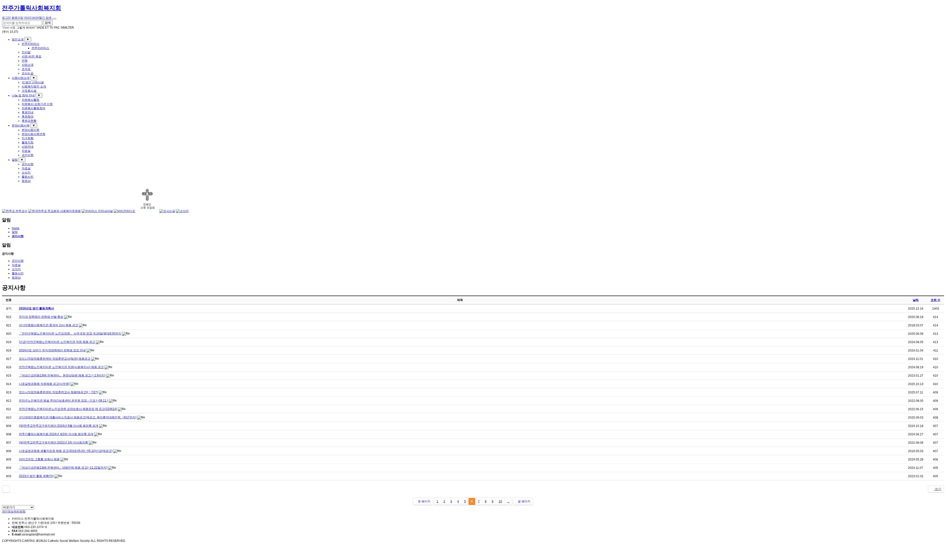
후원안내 (28, 112)
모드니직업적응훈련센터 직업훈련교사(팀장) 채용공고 (54, 358)
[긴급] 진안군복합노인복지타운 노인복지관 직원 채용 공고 (57, 342)
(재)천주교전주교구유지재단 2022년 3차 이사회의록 (53, 442)
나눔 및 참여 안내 (23, 95)
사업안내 (28, 146)
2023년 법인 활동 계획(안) (36, 476)
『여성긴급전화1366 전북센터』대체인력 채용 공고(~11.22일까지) (63, 467)
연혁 (25, 60)
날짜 (916, 300)
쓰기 (937, 489)
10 (500, 501)
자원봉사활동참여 (33, 108)
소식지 (26, 172)
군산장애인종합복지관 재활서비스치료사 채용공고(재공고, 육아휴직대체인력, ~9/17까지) (77, 417)
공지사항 (28, 155)
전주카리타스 (30, 44)
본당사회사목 (21, 125)
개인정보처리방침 (14, 511)
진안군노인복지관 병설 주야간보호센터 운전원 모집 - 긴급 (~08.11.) (63, 400)
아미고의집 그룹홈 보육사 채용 (39, 459)
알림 (15, 159)
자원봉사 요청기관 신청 (37, 104)
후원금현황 (29, 121)
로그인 (6, 17)
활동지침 (28, 142)
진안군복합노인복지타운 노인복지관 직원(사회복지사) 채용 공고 (61, 367)
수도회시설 (29, 90)
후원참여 (28, 116)
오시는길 (28, 73)
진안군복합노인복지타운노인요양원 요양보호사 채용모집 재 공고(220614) (68, 409)
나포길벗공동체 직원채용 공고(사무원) (44, 384)
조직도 (26, 69)
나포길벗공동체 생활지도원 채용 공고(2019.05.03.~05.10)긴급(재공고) (66, 451)
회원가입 (17, 17)
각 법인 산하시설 (33, 82)
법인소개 (18, 39)
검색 (48, 17)
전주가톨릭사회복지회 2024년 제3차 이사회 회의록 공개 (56, 434)
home (15, 228)
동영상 (26, 181)
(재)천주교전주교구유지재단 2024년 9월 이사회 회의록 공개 (58, 425)
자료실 (26, 151)
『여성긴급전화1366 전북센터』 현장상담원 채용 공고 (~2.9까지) (62, 375)
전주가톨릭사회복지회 (31, 7)
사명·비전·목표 (31, 56)
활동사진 (28, 176)
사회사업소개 (21, 78)
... (508, 501)
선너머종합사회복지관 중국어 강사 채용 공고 (48, 325)
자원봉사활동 (30, 100)
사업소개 (28, 65)
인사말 (26, 52)
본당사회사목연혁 (33, 134)
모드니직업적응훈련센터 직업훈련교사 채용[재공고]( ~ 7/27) (58, 392)
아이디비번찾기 (34, 17)
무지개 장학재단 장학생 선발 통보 (41, 316)
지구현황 (28, 138)
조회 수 (935, 300)
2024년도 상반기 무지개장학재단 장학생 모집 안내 (52, 350)
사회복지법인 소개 (34, 86)
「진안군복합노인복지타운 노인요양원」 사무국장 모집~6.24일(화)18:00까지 (70, 333)
